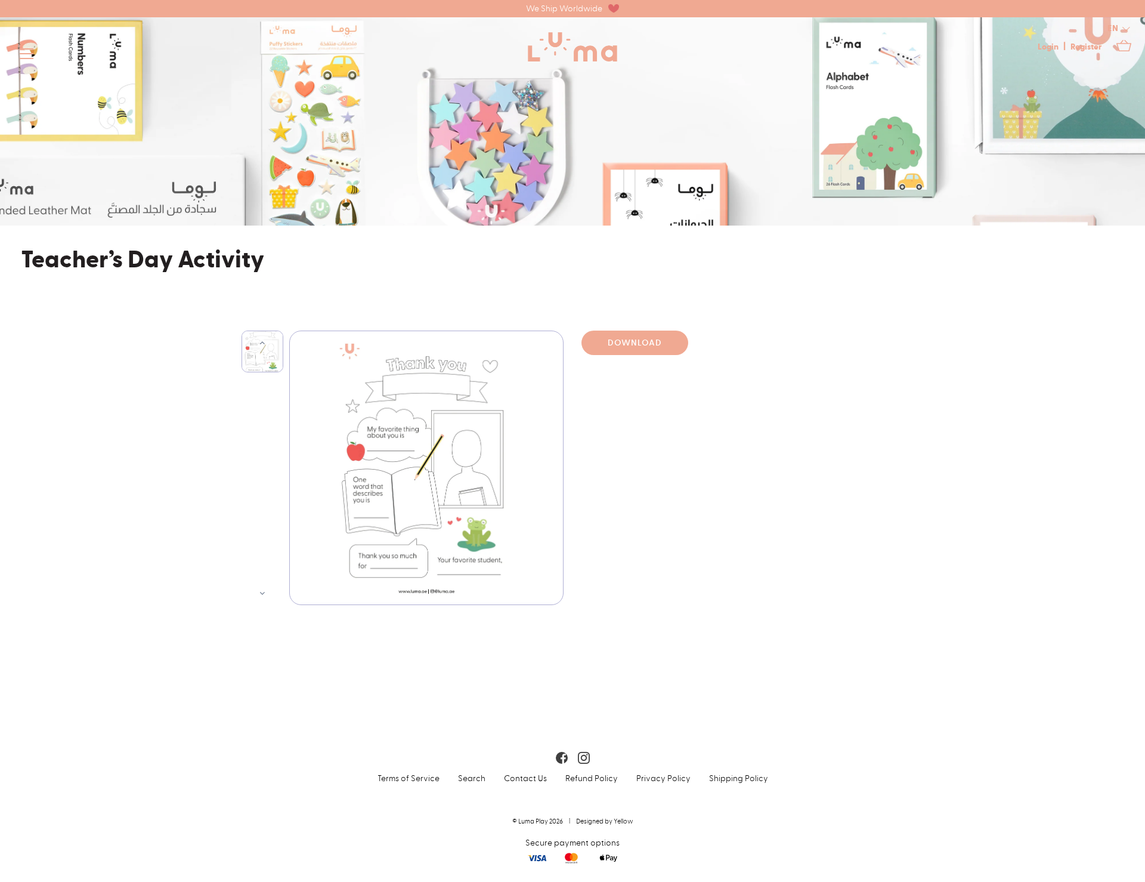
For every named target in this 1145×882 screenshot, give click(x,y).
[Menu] (27, 56)
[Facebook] (562, 758)
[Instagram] (584, 758)
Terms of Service (408, 778)
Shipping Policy (738, 778)
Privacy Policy (663, 778)
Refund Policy (591, 778)
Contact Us (525, 778)
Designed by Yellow (604, 821)
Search (471, 778)
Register (1086, 47)
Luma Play (533, 821)
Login (1048, 47)
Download (635, 343)
